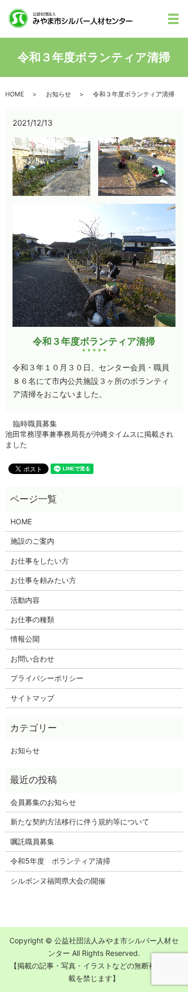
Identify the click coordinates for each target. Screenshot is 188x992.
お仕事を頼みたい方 (43, 580)
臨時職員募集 (35, 423)
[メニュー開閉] (173, 19)
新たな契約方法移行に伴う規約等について (79, 821)
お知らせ (58, 94)
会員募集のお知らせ (43, 802)
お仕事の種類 (32, 619)
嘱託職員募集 (32, 841)
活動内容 (25, 600)
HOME (14, 94)
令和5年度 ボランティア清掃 (60, 860)
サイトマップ (32, 697)
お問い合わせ (32, 658)
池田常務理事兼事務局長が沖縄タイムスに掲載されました (89, 439)
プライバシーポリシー (47, 678)
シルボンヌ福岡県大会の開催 (57, 880)
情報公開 (25, 638)
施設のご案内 (32, 540)
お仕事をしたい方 (39, 560)
